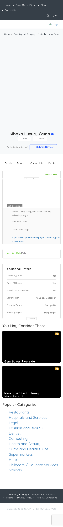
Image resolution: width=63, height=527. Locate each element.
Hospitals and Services (28, 417)
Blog (24, 494)
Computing (18, 438)
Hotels (14, 459)
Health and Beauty (24, 443)
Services (50, 494)
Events (51, 163)
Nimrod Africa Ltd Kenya (22, 393)
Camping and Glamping (24, 34)
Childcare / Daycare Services (33, 465)
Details (8, 163)
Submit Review (44, 147)
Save (25, 138)
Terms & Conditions (46, 497)
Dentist (15, 433)
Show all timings (32, 179)
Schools (15, 470)
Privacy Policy (24, 497)
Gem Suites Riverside (19, 361)
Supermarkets (21, 454)
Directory (13, 494)
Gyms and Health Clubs (28, 449)
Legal (13, 422)
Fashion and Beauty (26, 428)
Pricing (9, 497)
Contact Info (36, 163)
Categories (36, 494)
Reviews (21, 163)
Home (7, 34)
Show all (32, 319)
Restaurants (19, 412)
